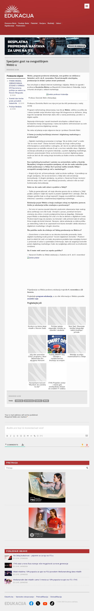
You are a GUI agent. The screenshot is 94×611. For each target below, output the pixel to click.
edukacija (19, 401)
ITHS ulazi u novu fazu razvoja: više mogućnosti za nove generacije (40, 563)
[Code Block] (31, 435)
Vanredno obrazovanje (25, 597)
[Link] (34, 435)
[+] (41, 436)
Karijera (43, 23)
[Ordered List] (21, 435)
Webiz (46, 401)
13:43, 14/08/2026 (20, 566)
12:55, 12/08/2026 (20, 574)
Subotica (38, 401)
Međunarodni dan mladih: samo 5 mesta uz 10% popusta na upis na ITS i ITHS (45, 580)
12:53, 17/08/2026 (20, 558)
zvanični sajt (32, 299)
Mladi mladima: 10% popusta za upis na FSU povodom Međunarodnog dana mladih (47, 571)
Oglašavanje (9, 26)
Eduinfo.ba (9, 597)
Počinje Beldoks (15, 107)
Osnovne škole (10, 23)
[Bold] (7, 435)
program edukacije (44, 296)
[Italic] (10, 435)
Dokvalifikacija (56, 597)
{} (38, 436)
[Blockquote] (27, 435)
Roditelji (51, 23)
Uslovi (58, 23)
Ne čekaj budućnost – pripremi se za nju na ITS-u (33, 555)
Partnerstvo (20, 26)
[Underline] (14, 435)
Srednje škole (23, 23)
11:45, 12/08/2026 (20, 582)
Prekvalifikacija (42, 597)
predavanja (29, 401)
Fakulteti (34, 23)
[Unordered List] (24, 435)
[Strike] (17, 435)
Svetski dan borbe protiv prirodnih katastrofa (16, 100)
